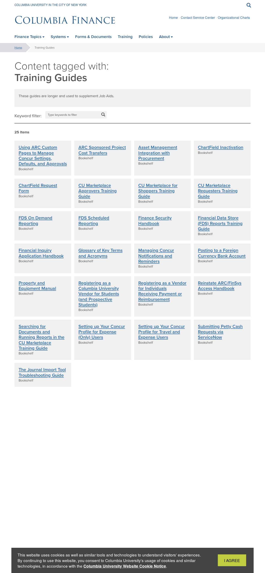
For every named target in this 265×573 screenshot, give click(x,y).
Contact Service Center (198, 17)
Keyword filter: (28, 115)
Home (173, 17)
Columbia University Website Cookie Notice (124, 566)
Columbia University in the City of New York (50, 5)
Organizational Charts (234, 17)
